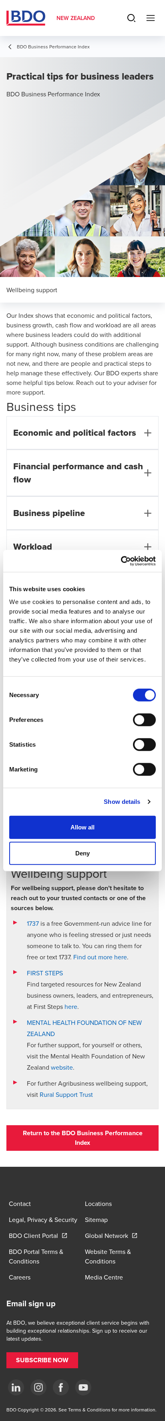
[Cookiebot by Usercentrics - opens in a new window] (121, 561)
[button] (82, 1138)
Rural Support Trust (66, 1094)
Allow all (82, 826)
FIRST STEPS (45, 973)
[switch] (144, 719)
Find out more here (100, 957)
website (62, 1067)
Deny (82, 853)
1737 (33, 923)
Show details (122, 801)
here (70, 1006)
